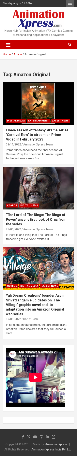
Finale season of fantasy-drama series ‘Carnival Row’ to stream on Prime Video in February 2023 (37, 134)
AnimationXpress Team (38, 144)
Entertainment (38, 120)
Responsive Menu (70, 3)
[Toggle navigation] (8, 44)
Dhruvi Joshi (30, 319)
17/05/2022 (13, 319)
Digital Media (16, 120)
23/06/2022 (13, 229)
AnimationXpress (56, 444)
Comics (12, 205)
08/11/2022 (13, 144)
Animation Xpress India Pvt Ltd (51, 449)
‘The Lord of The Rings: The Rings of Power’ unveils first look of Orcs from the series (36, 219)
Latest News (60, 120)
